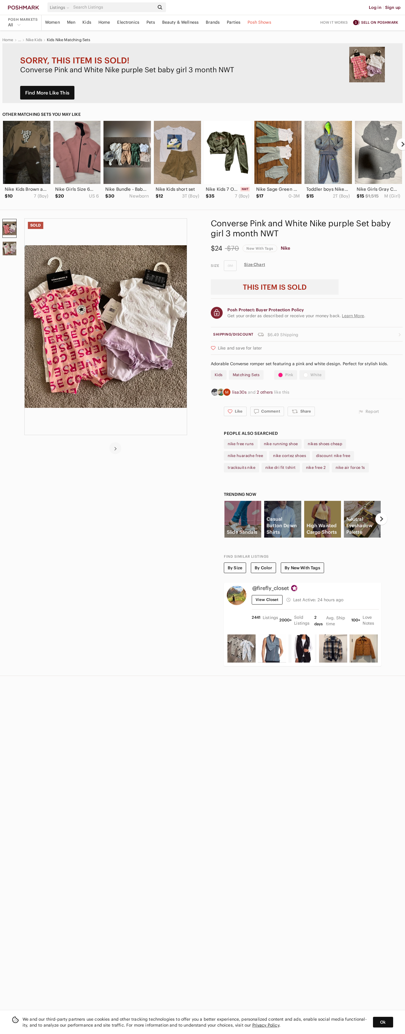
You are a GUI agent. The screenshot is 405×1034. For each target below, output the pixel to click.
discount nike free (333, 455)
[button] (60, 7)
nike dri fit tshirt (280, 467)
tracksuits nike (241, 467)
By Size (235, 567)
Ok (383, 1022)
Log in (375, 7)
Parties (233, 22)
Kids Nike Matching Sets (68, 40)
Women (52, 22)
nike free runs (241, 443)
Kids (86, 22)
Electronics (128, 22)
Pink (289, 374)
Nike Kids (34, 40)
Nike (286, 248)
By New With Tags (302, 567)
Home (104, 22)
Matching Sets (246, 374)
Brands (213, 22)
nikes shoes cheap (325, 443)
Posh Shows (259, 22)
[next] (115, 448)
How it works (334, 22)
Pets (150, 22)
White (315, 374)
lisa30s (240, 392)
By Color (263, 567)
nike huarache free (245, 455)
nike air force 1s (350, 467)
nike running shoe (281, 443)
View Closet (267, 599)
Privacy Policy (265, 1025)
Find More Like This (47, 93)
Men (71, 22)
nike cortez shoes (289, 455)
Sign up (393, 7)
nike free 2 (316, 467)
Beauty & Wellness (180, 22)
